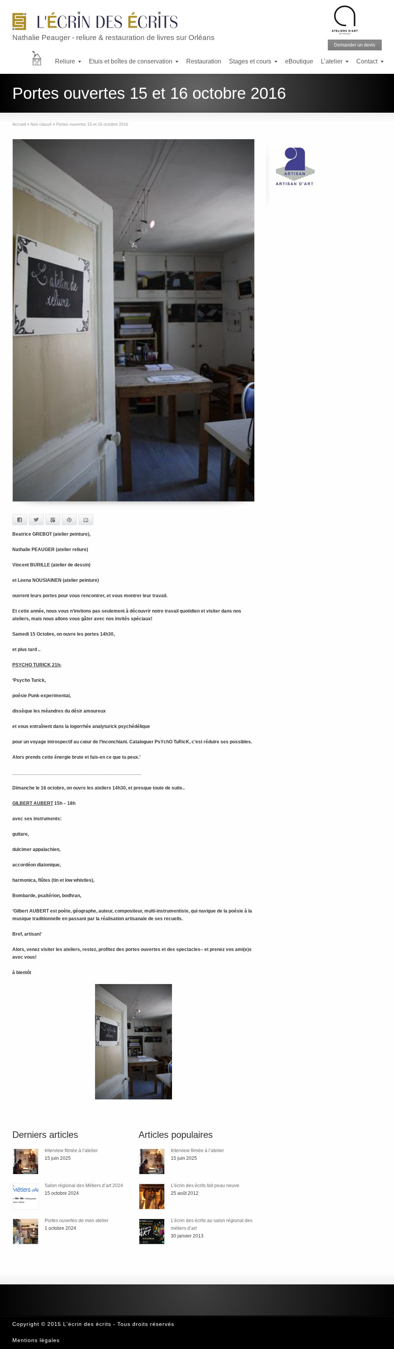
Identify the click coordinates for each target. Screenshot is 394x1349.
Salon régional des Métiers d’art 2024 (84, 1185)
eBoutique (299, 61)
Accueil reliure (41, 62)
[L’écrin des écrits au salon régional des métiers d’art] (152, 1231)
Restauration (203, 61)
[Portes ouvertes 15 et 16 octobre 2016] (133, 320)
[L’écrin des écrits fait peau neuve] (152, 1196)
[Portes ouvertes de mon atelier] (25, 1231)
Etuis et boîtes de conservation (130, 61)
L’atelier (331, 61)
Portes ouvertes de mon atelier (77, 1220)
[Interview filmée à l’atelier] (25, 1161)
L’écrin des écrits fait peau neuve (205, 1185)
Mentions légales (36, 1340)
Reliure (65, 61)
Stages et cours (250, 61)
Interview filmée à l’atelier (71, 1150)
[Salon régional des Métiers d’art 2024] (25, 1196)
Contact (366, 61)
